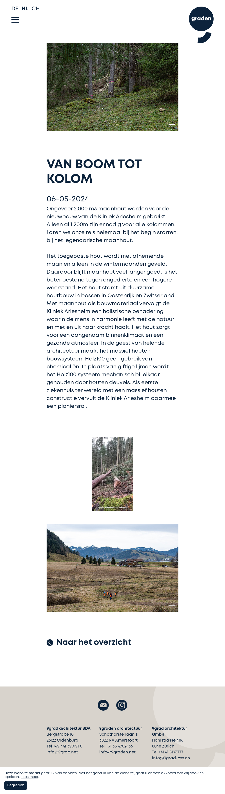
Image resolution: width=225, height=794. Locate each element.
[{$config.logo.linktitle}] (201, 22)
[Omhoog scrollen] (215, 783)
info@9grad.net (62, 752)
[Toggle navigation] (15, 20)
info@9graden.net (117, 752)
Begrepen (15, 785)
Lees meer (29, 777)
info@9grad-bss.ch (171, 758)
